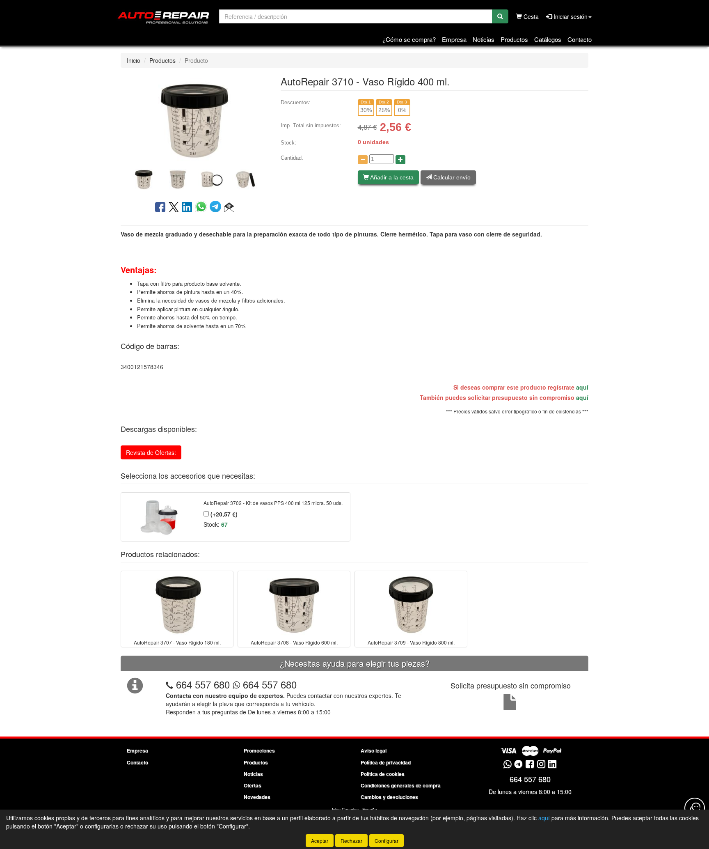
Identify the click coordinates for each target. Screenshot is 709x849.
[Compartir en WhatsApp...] (202, 207)
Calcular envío (451, 177)
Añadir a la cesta (391, 177)
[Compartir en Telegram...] (217, 207)
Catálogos (547, 39)
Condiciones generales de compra (401, 785)
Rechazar (351, 840)
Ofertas (252, 785)
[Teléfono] (169, 684)
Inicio (133, 60)
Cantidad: (292, 158)
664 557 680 (203, 684)
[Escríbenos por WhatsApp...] (507, 765)
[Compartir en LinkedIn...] (187, 207)
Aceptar (319, 840)
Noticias (483, 39)
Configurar (386, 840)
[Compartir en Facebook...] (160, 207)
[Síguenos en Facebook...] (529, 765)
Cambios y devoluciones (389, 797)
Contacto (579, 39)
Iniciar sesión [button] (570, 16)
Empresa (454, 39)
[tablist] (194, 178)
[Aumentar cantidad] (400, 159)
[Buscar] (500, 16)
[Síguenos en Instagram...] (541, 765)
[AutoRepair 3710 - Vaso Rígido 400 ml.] (194, 119)
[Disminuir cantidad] (363, 159)
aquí (582, 387)
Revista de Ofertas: (151, 452)
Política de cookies (383, 774)
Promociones (259, 750)
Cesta (530, 16)
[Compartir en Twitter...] (174, 207)
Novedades (257, 797)
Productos (514, 39)
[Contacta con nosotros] (694, 808)
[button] (229, 207)
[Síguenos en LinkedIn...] (552, 765)
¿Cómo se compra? (409, 39)
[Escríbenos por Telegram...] (518, 765)
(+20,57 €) (223, 514)
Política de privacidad (386, 762)
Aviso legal (374, 750)
